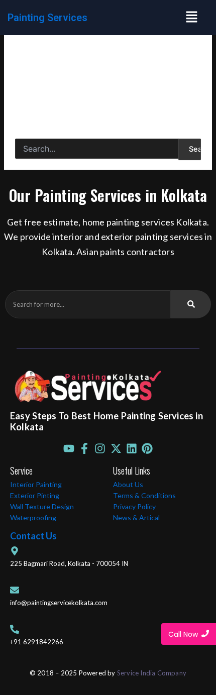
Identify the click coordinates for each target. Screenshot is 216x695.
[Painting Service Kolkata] (85, 386)
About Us (128, 484)
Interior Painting (36, 484)
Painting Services (47, 18)
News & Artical (136, 517)
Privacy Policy (134, 506)
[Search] (191, 304)
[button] (191, 17)
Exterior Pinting (34, 495)
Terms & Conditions (144, 495)
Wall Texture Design (42, 506)
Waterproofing (33, 517)
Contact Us (33, 535)
